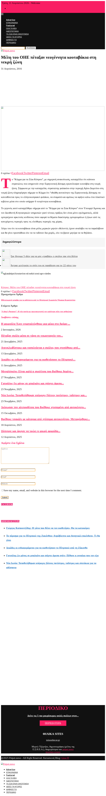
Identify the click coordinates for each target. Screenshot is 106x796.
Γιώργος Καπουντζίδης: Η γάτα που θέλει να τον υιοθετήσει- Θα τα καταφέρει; (48, 528)
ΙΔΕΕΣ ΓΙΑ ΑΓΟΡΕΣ (14, 37)
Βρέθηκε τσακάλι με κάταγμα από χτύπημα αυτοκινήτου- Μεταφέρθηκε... (45, 419)
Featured (10, 26)
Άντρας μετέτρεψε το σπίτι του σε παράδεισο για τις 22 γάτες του (43, 265)
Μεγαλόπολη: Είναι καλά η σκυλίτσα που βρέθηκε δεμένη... (37, 371)
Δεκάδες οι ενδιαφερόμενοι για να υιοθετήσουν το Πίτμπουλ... (38, 359)
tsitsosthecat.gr (53, 740)
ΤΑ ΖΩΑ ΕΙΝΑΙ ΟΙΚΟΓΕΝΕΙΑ (17, 34)
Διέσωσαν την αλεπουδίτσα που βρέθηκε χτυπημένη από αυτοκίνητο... (43, 407)
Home (9, 9)
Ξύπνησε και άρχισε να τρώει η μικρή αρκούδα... (30, 431)
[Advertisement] (53, 88)
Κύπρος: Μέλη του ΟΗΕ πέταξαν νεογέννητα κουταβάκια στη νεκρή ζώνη (38, 287)
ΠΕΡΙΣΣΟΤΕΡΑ (53, 723)
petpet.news (68, 749)
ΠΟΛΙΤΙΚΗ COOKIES (53, 752)
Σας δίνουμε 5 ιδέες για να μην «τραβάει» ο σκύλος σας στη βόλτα (44, 256)
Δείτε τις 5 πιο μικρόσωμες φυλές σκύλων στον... (53, 715)
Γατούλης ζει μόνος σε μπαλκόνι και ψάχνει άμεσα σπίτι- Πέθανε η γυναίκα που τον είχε (52, 555)
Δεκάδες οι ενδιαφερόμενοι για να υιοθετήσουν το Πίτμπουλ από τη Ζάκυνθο (47, 547)
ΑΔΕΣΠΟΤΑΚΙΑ (12, 31)
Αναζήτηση (31, 48)
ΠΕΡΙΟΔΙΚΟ (11, 43)
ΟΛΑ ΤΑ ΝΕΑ (11, 28)
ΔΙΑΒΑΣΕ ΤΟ (11, 40)
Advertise (10, 20)
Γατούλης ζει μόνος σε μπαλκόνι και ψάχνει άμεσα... (32, 383)
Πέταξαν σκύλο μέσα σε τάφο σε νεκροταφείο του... (32, 335)
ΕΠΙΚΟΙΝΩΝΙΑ (12, 23)
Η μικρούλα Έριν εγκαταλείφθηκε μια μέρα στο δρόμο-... (35, 323)
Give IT (65, 758)
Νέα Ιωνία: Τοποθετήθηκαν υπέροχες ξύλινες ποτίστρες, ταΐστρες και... (44, 395)
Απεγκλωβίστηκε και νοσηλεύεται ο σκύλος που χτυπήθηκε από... (40, 347)
